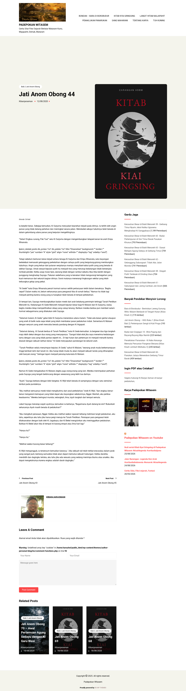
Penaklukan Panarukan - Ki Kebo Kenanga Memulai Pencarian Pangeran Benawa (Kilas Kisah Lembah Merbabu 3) (144, 343)
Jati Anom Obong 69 (67, 639)
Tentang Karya (140, 21)
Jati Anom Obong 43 (28, 483)
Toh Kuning (159, 21)
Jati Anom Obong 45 (107, 483)
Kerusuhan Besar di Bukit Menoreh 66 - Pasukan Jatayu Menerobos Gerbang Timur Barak (143, 355)
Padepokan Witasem (33, 24)
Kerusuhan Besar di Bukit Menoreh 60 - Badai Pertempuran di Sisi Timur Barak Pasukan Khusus (144, 239)
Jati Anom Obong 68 (100, 639)
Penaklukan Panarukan (94, 21)
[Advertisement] (93, 65)
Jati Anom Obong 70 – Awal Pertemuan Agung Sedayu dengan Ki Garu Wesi (33, 632)
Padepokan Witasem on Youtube (143, 437)
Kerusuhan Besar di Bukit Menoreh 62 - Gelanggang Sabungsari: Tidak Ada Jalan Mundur (143, 262)
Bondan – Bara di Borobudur (94, 16)
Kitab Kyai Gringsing (124, 16)
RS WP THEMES (100, 688)
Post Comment (28, 590)
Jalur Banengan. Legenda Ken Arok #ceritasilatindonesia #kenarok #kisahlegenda (145, 461)
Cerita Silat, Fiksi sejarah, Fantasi (139, 471)
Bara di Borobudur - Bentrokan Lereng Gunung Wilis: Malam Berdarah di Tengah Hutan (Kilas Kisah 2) (145, 311)
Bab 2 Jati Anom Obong (30, 87)
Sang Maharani (120, 21)
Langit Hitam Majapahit (152, 16)
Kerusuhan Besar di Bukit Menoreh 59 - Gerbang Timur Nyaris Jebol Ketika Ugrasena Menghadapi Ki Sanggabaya (145, 227)
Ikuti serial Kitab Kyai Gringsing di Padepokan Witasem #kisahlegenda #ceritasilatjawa (145, 449)
